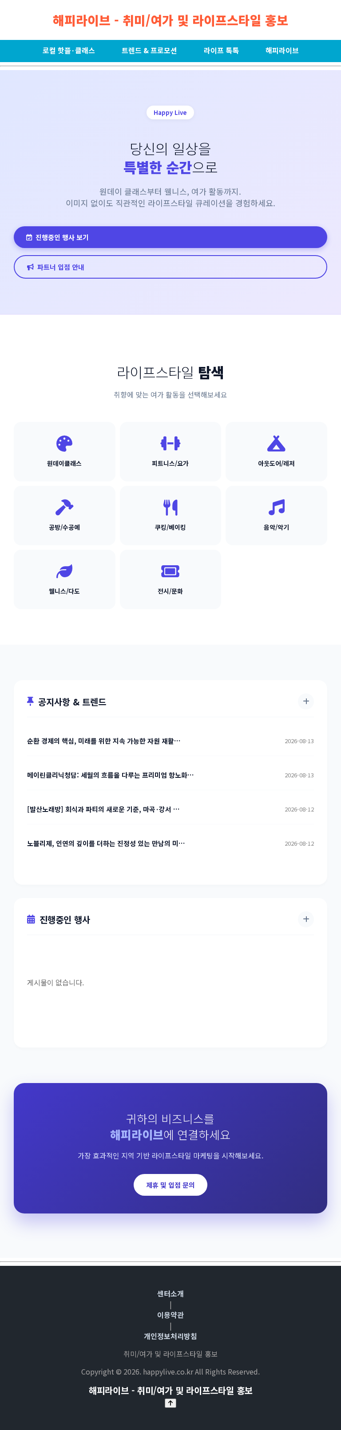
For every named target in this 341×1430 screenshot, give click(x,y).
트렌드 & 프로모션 (149, 50)
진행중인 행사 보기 (62, 237)
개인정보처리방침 (170, 1336)
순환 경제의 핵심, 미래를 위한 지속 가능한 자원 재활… (104, 741)
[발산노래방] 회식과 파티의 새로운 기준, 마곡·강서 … (103, 809)
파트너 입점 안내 (60, 267)
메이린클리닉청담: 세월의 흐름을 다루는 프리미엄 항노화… (110, 775)
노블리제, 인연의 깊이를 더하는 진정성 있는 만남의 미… (106, 843)
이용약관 (170, 1314)
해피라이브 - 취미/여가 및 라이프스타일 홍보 (170, 20)
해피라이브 (282, 50)
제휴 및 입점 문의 (170, 1185)
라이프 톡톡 (221, 50)
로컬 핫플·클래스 (69, 50)
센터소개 (170, 1293)
